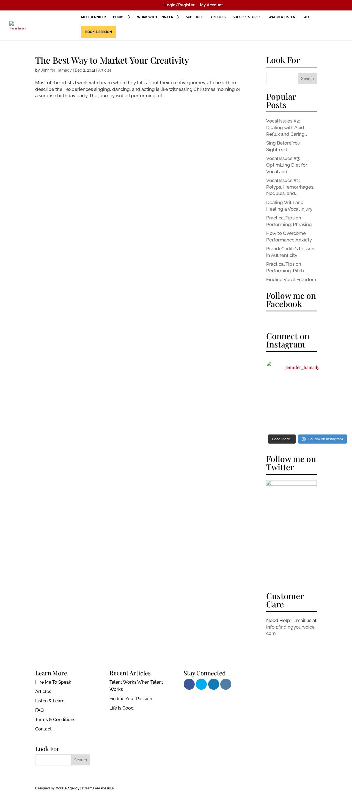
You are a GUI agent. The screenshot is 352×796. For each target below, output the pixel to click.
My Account (211, 5)
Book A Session (98, 32)
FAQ (305, 17)
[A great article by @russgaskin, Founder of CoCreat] (336, 422)
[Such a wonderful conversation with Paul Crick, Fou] (279, 422)
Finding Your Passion (130, 698)
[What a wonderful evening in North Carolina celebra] (307, 422)
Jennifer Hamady (56, 70)
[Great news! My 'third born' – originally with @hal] (336, 405)
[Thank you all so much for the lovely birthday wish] (336, 388)
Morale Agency (67, 788)
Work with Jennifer (155, 17)
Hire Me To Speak (53, 682)
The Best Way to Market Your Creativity (112, 60)
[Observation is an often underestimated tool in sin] (307, 405)
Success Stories (247, 17)
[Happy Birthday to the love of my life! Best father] (279, 388)
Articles (218, 17)
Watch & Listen (281, 17)
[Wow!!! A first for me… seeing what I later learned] (279, 405)
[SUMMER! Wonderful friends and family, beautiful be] (307, 388)
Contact (43, 729)
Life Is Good (121, 708)
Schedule (194, 17)
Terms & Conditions (55, 719)
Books (118, 17)
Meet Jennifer (93, 17)
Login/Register (179, 5)
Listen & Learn (49, 700)
